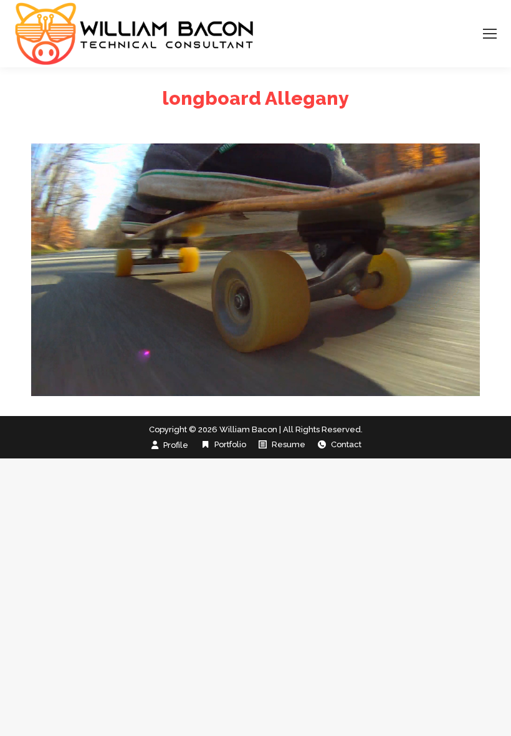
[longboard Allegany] (255, 269)
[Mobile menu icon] (490, 33)
